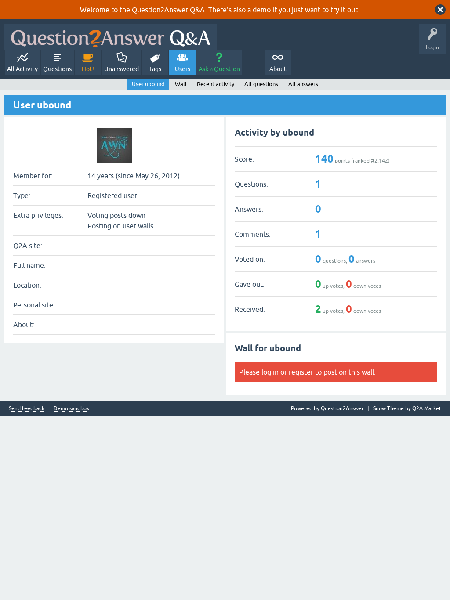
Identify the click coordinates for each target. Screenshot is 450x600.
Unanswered (121, 68)
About (278, 68)
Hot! (88, 68)
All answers (303, 84)
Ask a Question (219, 68)
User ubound (148, 84)
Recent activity (215, 84)
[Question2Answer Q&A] (110, 37)
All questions (261, 84)
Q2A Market (426, 408)
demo (262, 10)
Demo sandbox (71, 409)
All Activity (22, 68)
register (301, 372)
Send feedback (26, 409)
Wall (181, 84)
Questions (57, 68)
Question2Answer (342, 408)
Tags (155, 68)
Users (182, 68)
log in (270, 372)
